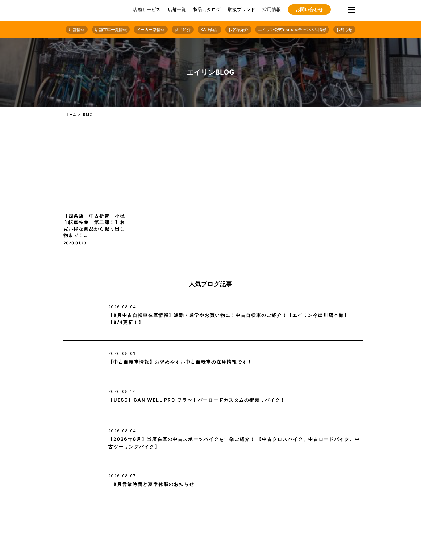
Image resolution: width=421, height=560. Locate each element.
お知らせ (344, 29)
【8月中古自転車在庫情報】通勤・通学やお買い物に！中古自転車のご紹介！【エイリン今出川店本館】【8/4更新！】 (228, 318)
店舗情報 (77, 29)
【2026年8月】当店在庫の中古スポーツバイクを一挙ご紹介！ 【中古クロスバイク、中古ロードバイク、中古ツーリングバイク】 (234, 442)
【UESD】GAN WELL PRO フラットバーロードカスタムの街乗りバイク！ (197, 400)
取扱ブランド (241, 9)
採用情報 (271, 9)
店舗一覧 (177, 9)
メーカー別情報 (151, 29)
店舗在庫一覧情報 (111, 29)
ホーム (71, 114)
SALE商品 (209, 29)
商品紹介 (183, 29)
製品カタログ (207, 9)
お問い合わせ (309, 9)
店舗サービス (146, 9)
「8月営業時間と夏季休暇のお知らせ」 (154, 484)
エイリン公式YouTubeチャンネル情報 (292, 29)
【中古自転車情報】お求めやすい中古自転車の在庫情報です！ (180, 362)
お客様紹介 (238, 29)
